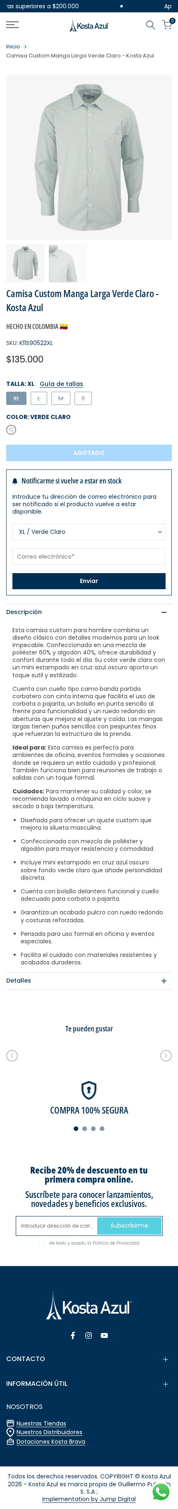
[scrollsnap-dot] (76, 1128)
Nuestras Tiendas (41, 1423)
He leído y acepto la (94, 1243)
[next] (166, 1056)
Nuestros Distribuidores (49, 1432)
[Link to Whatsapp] (161, 1492)
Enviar (89, 581)
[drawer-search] (150, 25)
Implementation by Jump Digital (89, 1499)
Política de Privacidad (116, 1243)
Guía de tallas (61, 384)
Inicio (13, 46)
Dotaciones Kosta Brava (51, 1442)
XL (19, 399)
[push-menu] (12, 25)
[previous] (12, 1056)
